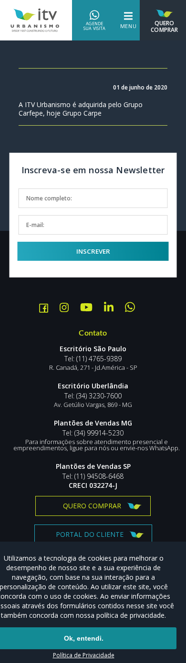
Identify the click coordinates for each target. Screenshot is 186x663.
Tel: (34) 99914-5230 (93, 433)
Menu (128, 26)
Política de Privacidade (83, 655)
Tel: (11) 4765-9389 (93, 359)
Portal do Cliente (90, 534)
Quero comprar (92, 505)
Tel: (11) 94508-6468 (93, 476)
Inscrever (93, 251)
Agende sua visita (94, 25)
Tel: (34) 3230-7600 (93, 396)
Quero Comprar (164, 26)
